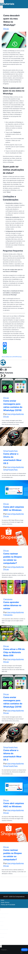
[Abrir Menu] (2, 1)
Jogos (2, 925)
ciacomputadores (5, 367)
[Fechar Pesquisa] (1, 946)
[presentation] (14, 385)
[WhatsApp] (14, 352)
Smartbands (3, 933)
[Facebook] (14, 344)
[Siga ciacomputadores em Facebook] (1, 370)
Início (2, 900)
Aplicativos (10, 356)
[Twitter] (14, 348)
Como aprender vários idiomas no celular (12, 605)
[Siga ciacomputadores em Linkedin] (6, 370)
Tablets (2, 937)
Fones (1, 921)
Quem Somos (5, 902)
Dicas (6, 29)
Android (4, 356)
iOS (14, 356)
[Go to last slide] (1, 376)
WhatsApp (19, 356)
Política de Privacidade (8, 904)
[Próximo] (4, 376)
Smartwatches (10, 451)
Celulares (7, 599)
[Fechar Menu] (0, 909)
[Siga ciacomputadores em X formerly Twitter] (4, 370)
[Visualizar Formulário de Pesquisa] (1, 6)
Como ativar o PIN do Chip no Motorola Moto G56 (14, 652)
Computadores (4, 913)
